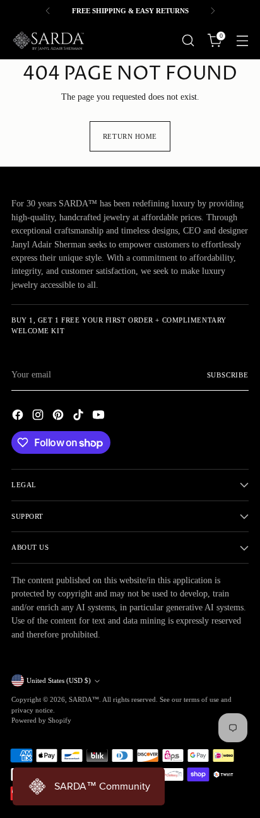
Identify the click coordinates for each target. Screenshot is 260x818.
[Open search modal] (188, 41)
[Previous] (48, 10)
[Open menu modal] (242, 41)
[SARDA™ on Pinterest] (59, 416)
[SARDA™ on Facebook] (19, 416)
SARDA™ (84, 699)
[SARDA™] (49, 40)
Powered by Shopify (41, 720)
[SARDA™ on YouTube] (99, 416)
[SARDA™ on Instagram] (39, 416)
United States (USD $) (59, 680)
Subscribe (228, 375)
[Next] (213, 10)
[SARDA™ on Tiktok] (79, 416)
